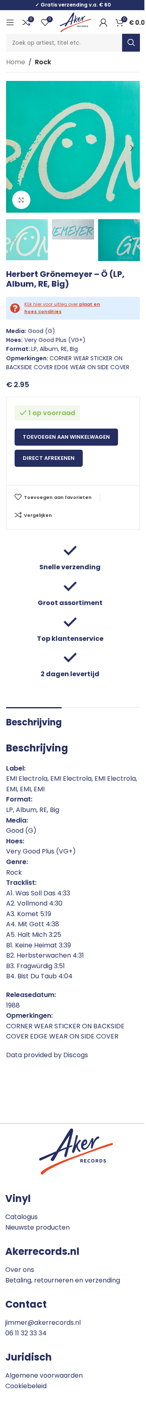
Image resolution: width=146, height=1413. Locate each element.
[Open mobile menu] (10, 22)
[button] (14, 148)
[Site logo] (75, 21)
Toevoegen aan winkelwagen (66, 437)
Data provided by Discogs (47, 1055)
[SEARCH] (131, 43)
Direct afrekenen (49, 458)
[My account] (103, 22)
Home (15, 62)
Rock (43, 62)
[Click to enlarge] (21, 200)
